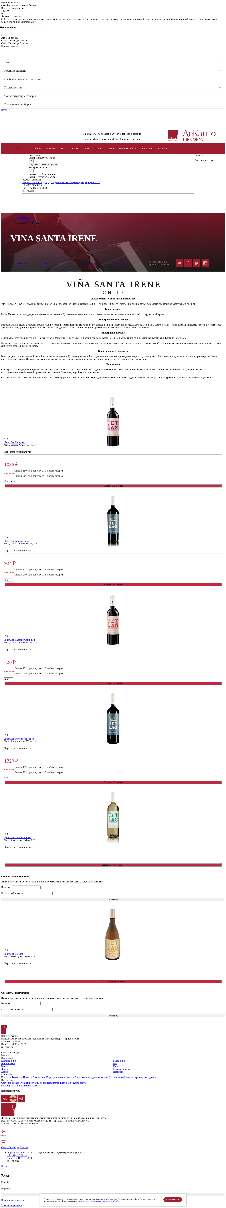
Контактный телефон (12, 893)
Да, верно (34, 164)
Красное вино (8, 1060)
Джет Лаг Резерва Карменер (19, 738)
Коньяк (76, 148)
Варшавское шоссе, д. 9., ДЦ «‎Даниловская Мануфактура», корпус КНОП (61, 182)
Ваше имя (6, 887)
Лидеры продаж (121, 1069)
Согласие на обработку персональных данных (133, 1077)
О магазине (147, 148)
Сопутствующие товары (20, 96)
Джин (116, 1066)
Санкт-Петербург (10, 1147)
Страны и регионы (30, 1082)
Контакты (6, 1077)
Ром (87, 148)
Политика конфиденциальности (91, 1077)
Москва (24, 1147)
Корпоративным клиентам (60, 1077)
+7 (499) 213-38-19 (17, 1155)
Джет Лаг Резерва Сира (16, 541)
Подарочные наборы (17, 104)
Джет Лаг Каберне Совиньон (19, 640)
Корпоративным (127, 148)
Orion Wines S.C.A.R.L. (94, 263)
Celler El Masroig (23, 263)
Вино (7, 62)
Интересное (23, 217)
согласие (150, 1199)
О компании (39, 1077)
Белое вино (119, 1060)
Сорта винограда (10, 1082)
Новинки (118, 1071)
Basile (69, 263)
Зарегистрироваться (11, 1205)
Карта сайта (79, 1082)
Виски (63, 148)
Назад (4, 110)
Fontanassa (120, 263)
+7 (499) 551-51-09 (30, 1085)
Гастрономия (13, 87)
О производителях (26, 220)
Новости (27, 1077)
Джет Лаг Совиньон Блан (17, 837)
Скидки (110, 148)
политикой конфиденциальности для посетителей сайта (99, 1201)
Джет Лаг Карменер (14, 442)
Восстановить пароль (12, 1200)
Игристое (51, 148)
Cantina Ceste (49, 263)
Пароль (5, 1188)
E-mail (4, 1182)
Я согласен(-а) (172, 1199)
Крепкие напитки (15, 70)
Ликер (4, 1069)
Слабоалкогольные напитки (22, 79)
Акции (97, 148)
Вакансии (17, 1077)
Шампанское (8, 1063)
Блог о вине (66, 1082)
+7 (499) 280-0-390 (10, 1085)
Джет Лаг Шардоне (14, 954)
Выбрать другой (49, 164)
